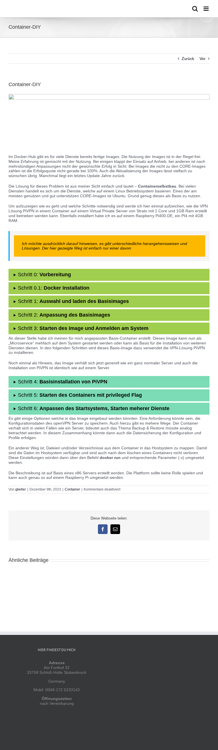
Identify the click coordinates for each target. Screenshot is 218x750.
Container (72, 489)
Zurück (188, 58)
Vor (203, 58)
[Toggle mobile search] (195, 9)
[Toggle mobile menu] (206, 9)
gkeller (20, 489)
